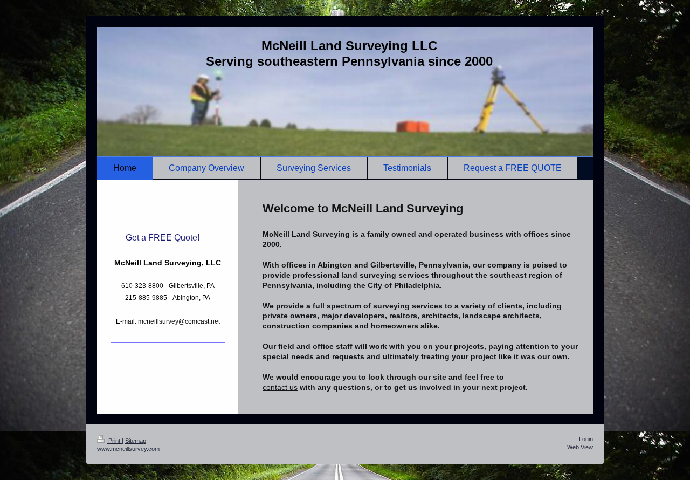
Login (586, 439)
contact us (280, 387)
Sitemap (135, 440)
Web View (580, 447)
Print (114, 440)
